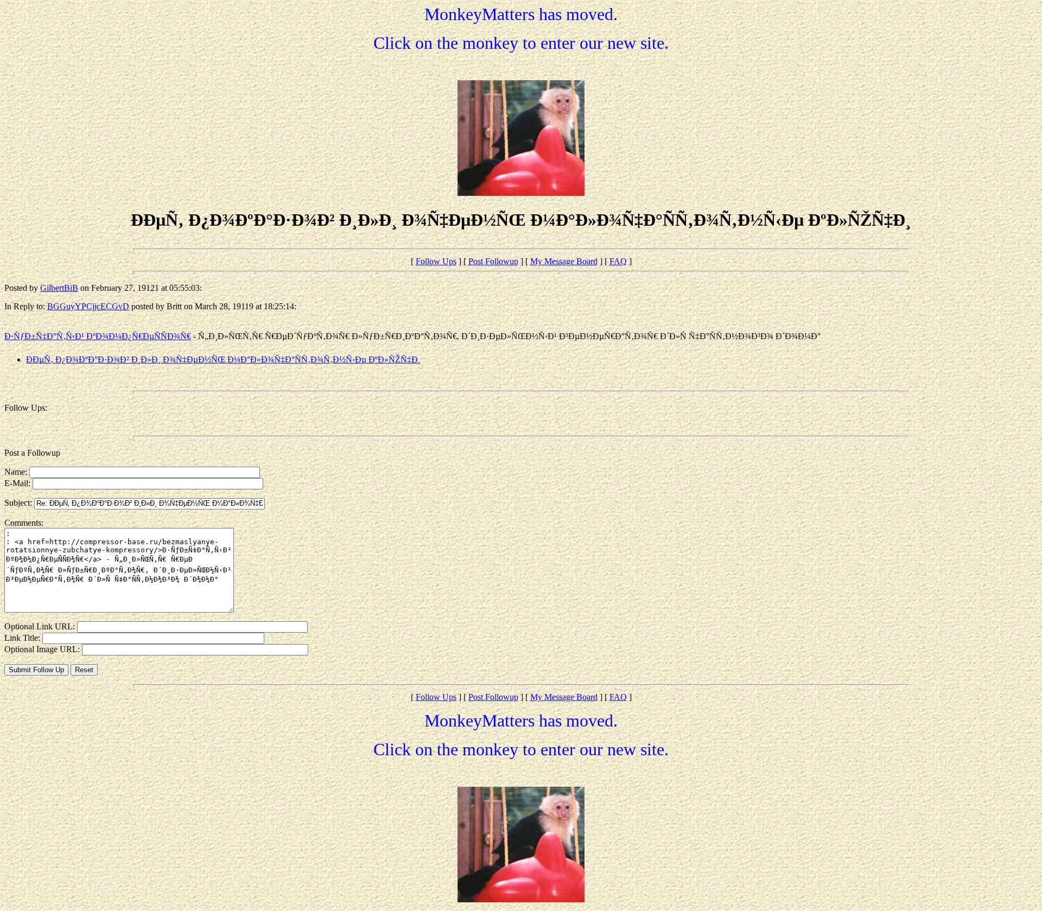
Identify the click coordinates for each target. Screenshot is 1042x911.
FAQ (618, 261)
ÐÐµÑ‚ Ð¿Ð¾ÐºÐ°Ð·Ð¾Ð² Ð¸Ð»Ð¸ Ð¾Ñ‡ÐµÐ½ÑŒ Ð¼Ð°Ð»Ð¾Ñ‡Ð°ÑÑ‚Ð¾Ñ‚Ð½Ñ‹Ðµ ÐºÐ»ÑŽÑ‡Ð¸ (223, 359)
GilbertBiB (59, 287)
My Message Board (564, 261)
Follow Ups (436, 261)
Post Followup (493, 261)
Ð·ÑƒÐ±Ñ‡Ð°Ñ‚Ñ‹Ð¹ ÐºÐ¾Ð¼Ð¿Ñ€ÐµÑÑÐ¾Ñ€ (97, 336)
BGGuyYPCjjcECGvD (88, 306)
